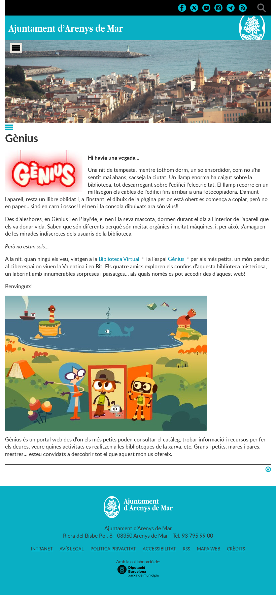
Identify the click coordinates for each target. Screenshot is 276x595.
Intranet (42, 549)
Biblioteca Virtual (119, 259)
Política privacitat (113, 549)
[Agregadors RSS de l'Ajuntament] (242, 7)
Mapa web (208, 549)
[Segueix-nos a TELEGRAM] (230, 7)
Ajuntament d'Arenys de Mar (65, 29)
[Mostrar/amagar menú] (16, 48)
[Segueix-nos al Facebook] (182, 7)
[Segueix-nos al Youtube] (206, 7)
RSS (186, 549)
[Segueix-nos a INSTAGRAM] (218, 7)
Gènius (176, 259)
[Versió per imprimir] (268, 469)
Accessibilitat (159, 549)
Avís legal (72, 549)
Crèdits (236, 549)
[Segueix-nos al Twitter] (194, 7)
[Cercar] (261, 7)
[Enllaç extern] (106, 426)
